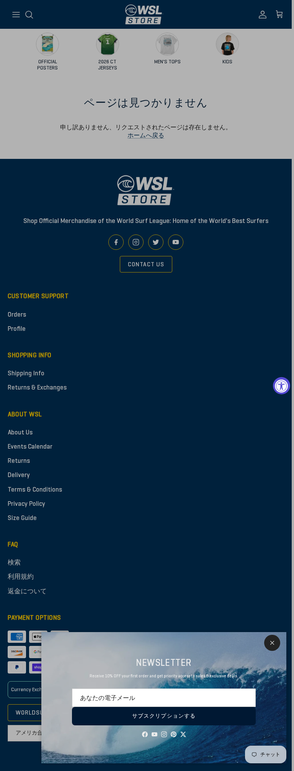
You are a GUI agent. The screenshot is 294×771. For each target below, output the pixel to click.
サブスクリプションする (164, 716)
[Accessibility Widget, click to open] (281, 385)
